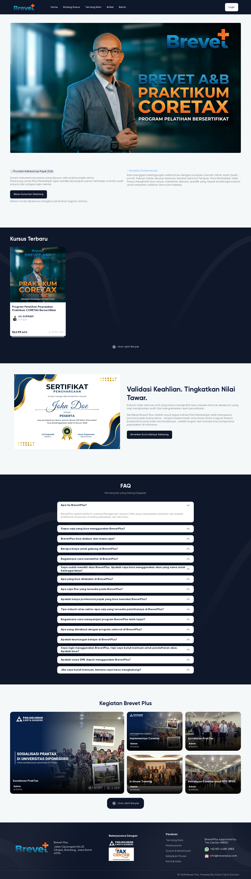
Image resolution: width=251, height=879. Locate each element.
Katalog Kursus (71, 7)
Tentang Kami (93, 7)
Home (54, 7)
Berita (122, 7)
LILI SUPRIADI (26, 316)
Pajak (24, 320)
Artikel (110, 7)
